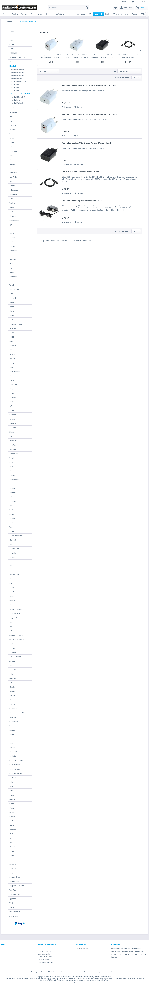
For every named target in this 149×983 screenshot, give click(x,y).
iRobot (11, 812)
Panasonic (13, 860)
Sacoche (12, 864)
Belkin (11, 674)
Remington (13, 648)
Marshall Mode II (17, 88)
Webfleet (12, 285)
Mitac (11, 842)
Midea (11, 307)
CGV (39, 948)
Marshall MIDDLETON (19, 82)
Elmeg (11, 471)
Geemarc (12, 678)
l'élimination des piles (45, 962)
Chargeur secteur (15, 773)
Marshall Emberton (18, 70)
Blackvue (12, 747)
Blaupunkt (13, 752)
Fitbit (11, 791)
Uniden (12, 402)
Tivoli (11, 523)
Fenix (11, 786)
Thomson (12, 216)
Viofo (11, 155)
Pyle (11, 225)
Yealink (12, 203)
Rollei (11, 108)
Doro (11, 484)
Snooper (12, 363)
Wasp (11, 134)
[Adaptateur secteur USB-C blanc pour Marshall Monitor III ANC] (51, 44)
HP (10, 631)
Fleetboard (13, 250)
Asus (11, 294)
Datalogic (12, 129)
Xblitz (11, 350)
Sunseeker (13, 194)
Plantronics (13, 454)
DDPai (11, 380)
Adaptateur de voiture (17, 57)
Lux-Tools (13, 177)
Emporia (12, 488)
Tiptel (11, 700)
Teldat (11, 497)
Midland (12, 358)
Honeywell (13, 151)
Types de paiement (45, 959)
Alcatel (11, 579)
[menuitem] (68, 7)
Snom (11, 514)
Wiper (11, 272)
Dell (10, 544)
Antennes (12, 518)
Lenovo (12, 825)
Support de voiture (16, 877)
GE (10, 406)
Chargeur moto (15, 769)
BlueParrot (13, 276)
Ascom (11, 583)
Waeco (11, 726)
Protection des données (46, 957)
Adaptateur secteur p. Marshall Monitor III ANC (82, 201)
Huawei (12, 333)
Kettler (11, 49)
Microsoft (12, 540)
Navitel (11, 393)
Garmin (12, 795)
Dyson (11, 376)
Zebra (11, 147)
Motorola (12, 449)
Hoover (12, 246)
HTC (11, 562)
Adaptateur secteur (16, 635)
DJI (10, 62)
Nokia (11, 855)
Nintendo (12, 531)
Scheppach (13, 190)
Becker (12, 743)
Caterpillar (13, 708)
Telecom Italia (14, 575)
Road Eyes (13, 384)
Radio (11, 587)
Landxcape (13, 173)
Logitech (12, 242)
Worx (11, 199)
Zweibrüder (13, 916)
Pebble (12, 337)
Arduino (12, 36)
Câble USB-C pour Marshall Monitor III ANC (128, 56)
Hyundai (12, 142)
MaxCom (12, 687)
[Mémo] (115, 7)
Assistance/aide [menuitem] (140, 2)
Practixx (12, 186)
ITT (10, 683)
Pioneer (12, 367)
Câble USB (13, 756)
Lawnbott (12, 259)
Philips (11, 389)
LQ (10, 622)
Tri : (114, 71)
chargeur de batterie (16, 639)
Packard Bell (14, 549)
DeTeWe (12, 445)
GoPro (11, 804)
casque (12, 600)
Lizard (11, 263)
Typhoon (12, 899)
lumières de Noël (15, 912)
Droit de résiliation (44, 951)
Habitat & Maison (15, 613)
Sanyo (11, 596)
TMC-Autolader (15, 657)
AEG (11, 462)
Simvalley (12, 696)
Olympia (12, 691)
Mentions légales (44, 954)
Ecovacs (12, 302)
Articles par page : (122, 77)
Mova (11, 181)
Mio (10, 838)
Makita (11, 626)
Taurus (11, 233)
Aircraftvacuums (15, 220)
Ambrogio (13, 255)
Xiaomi (11, 432)
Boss (11, 40)
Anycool (12, 661)
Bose (11, 212)
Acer (11, 341)
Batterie (12, 739)
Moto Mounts (14, 847)
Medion (12, 834)
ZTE (11, 570)
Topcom (12, 704)
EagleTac (12, 778)
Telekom (12, 475)
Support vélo (14, 881)
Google (12, 799)
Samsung (12, 868)
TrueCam (12, 328)
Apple (11, 734)
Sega (11, 644)
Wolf (11, 510)
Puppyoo (12, 315)
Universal (12, 652)
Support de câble (15, 618)
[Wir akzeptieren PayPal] (20, 923)
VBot (11, 320)
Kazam (12, 138)
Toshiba (12, 592)
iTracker (12, 817)
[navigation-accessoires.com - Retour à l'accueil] (19, 8)
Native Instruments (16, 536)
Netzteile (12, 553)
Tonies (11, 31)
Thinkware (13, 160)
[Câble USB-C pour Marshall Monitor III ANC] (128, 44)
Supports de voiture (16, 886)
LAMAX (12, 354)
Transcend (13, 112)
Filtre (44, 71)
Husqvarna (13, 410)
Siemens (12, 423)
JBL (10, 116)
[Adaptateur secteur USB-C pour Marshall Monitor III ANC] (102, 44)
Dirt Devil (12, 298)
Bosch (11, 505)
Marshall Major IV (17, 79)
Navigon (12, 851)
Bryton (11, 121)
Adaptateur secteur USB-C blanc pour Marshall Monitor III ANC (51, 56)
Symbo (12, 229)
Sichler (11, 311)
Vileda (11, 907)
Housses (12, 428)
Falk (11, 782)
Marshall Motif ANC (18, 97)
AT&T (11, 281)
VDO (11, 903)
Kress (11, 168)
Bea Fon (12, 670)
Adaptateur (13, 730)
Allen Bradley (14, 289)
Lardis (11, 207)
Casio (11, 44)
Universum (13, 605)
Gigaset (12, 419)
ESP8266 (12, 125)
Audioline (12, 492)
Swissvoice (13, 441)
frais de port (68, 972)
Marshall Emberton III (18, 76)
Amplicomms (14, 479)
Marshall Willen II (17, 103)
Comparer (68, 107)
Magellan (12, 829)
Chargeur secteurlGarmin (18, 713)
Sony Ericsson (14, 371)
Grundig (12, 808)
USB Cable (13, 53)
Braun (11, 436)
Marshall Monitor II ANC (19, 91)
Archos (12, 557)
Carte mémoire (14, 765)
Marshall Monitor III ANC (20, 94)
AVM (11, 467)
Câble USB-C (76, 241)
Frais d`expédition (81, 948)
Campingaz (13, 721)
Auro (11, 665)
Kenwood (12, 346)
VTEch (11, 458)
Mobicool (12, 717)
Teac (11, 527)
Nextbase (12, 397)
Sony (11, 873)
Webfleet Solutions (16, 609)
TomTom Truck (14, 894)
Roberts (12, 237)
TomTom (12, 890)
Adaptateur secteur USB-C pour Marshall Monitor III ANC (102, 56)
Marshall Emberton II (18, 73)
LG (10, 566)
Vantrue (12, 164)
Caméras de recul (16, 760)
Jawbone (12, 821)
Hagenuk (12, 501)
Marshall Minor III (17, 85)
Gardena (12, 415)
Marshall (12, 66)
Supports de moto (16, 324)
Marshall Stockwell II (18, 100)
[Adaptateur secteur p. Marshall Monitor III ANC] (49, 211)
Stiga (11, 268)
